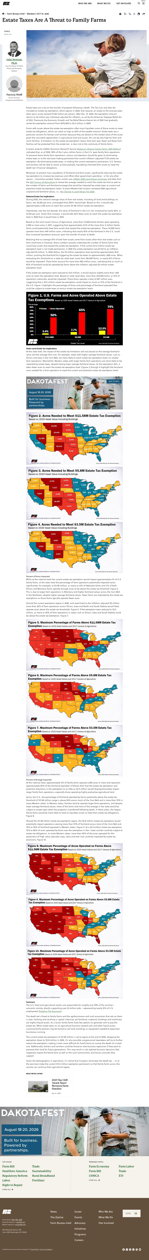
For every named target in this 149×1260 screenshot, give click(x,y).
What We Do (106, 1217)
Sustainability (41, 1171)
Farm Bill (8, 1166)
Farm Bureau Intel (16, 13)
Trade (36, 1166)
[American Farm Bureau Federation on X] (127, 1249)
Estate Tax (7, 34)
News (53, 1211)
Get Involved (106, 1223)
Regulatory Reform (15, 1175)
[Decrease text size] (130, 14)
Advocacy (80, 1223)
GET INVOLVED (123, 3)
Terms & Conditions (46, 1249)
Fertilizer (38, 1180)
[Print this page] (120, 14)
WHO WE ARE (85, 3)
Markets (31, 13)
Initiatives (80, 1228)
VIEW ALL (6, 1189)
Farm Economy (99, 1166)
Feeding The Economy (50, 1011)
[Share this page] (144, 14)
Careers (78, 1240)
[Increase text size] (125, 14)
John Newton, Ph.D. (14, 61)
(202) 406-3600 (16, 1220)
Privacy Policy (35, 1249)
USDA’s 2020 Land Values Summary (90, 179)
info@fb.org (20, 1222)
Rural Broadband (43, 1175)
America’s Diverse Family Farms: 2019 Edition (99, 149)
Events (78, 1217)
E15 (121, 1175)
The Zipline (56, 1217)
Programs (80, 1234)
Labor (6, 1180)
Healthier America (14, 1171)
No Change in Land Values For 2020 (77, 191)
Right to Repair (12, 1185)
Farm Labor (126, 1166)
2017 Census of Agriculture (42, 182)
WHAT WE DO (104, 3)
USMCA (94, 1175)
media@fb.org (20, 1224)
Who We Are (106, 1211)
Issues (78, 1211)
